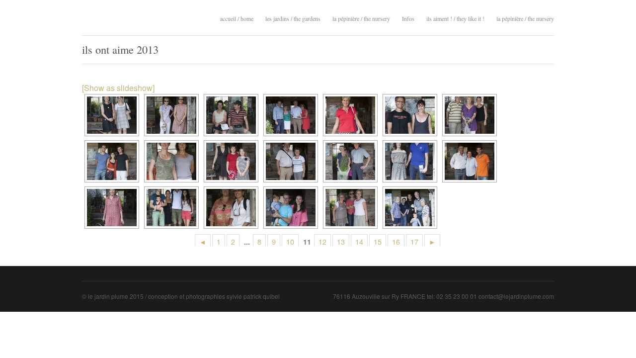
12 (322, 241)
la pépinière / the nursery (361, 17)
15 (378, 241)
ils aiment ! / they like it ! (455, 17)
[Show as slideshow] (118, 87)
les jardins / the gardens (292, 17)
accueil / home (236, 18)
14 (359, 241)
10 (290, 241)
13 (341, 241)
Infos (408, 18)
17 (414, 241)
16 (396, 241)
